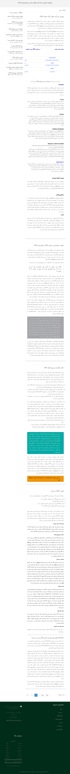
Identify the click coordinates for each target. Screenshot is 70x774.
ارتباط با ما (59, 726)
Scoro (62, 99)
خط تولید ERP (58, 719)
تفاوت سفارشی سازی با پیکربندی (14, 67)
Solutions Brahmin (58, 129)
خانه (61, 709)
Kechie (62, 114)
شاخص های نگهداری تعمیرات (15, 63)
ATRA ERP (59, 716)
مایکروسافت (60, 195)
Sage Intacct (60, 162)
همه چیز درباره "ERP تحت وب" (15, 40)
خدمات (60, 722)
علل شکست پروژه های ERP (54, 368)
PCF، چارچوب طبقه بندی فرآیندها (14, 34)
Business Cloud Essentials (56, 143)
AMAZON (52, 71)
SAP (62, 215)
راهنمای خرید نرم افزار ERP (16, 29)
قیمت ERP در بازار (57, 491)
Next (42, 695)
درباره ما (60, 712)
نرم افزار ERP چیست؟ (17, 46)
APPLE (52, 68)
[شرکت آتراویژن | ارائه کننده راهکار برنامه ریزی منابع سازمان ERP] (35, 3)
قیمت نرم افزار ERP (17, 57)
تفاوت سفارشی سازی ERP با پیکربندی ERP (49, 245)
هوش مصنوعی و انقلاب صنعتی (15, 16)
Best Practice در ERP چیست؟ (15, 51)
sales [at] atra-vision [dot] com (13, 720)
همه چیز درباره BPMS (17, 22)
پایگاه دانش (59, 729)
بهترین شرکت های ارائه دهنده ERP (52, 16)
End (47, 695)
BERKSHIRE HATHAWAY (52, 60)
